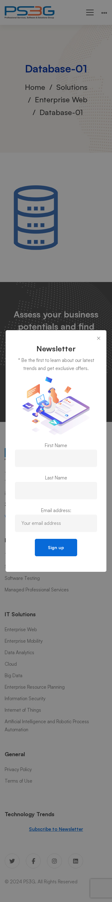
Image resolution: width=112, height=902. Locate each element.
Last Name (56, 478)
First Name (56, 445)
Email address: (56, 510)
